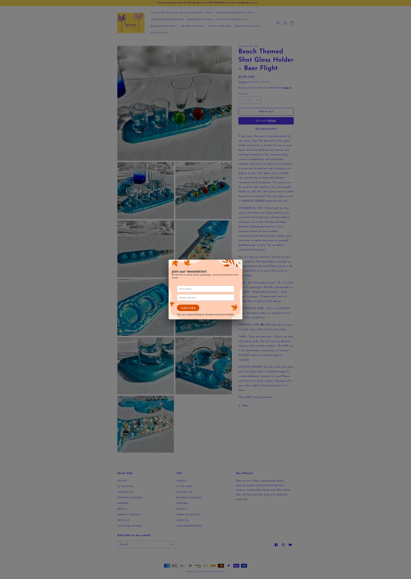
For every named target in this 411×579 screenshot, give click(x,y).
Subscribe (188, 308)
